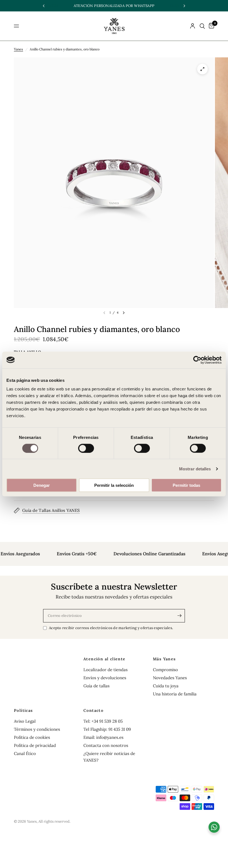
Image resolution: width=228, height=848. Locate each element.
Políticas (23, 710)
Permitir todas (186, 485)
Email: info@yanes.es (103, 737)
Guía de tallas (96, 685)
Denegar (41, 485)
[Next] (123, 312)
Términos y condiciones (37, 729)
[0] (210, 26)
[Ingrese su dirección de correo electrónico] (179, 615)
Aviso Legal (25, 721)
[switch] (86, 448)
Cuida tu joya (166, 685)
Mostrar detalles (195, 468)
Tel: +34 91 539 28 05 (103, 721)
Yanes (18, 49)
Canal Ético (25, 753)
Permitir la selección (114, 485)
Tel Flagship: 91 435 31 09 (107, 729)
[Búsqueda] (202, 26)
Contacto (93, 710)
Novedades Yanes (170, 677)
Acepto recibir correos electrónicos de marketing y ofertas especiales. (111, 627)
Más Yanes (164, 659)
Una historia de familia (175, 694)
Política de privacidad (35, 745)
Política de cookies (32, 737)
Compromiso (165, 669)
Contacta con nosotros (105, 745)
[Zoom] (202, 69)
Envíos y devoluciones (104, 677)
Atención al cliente (104, 659)
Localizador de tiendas (105, 669)
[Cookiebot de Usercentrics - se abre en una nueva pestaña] (197, 360)
